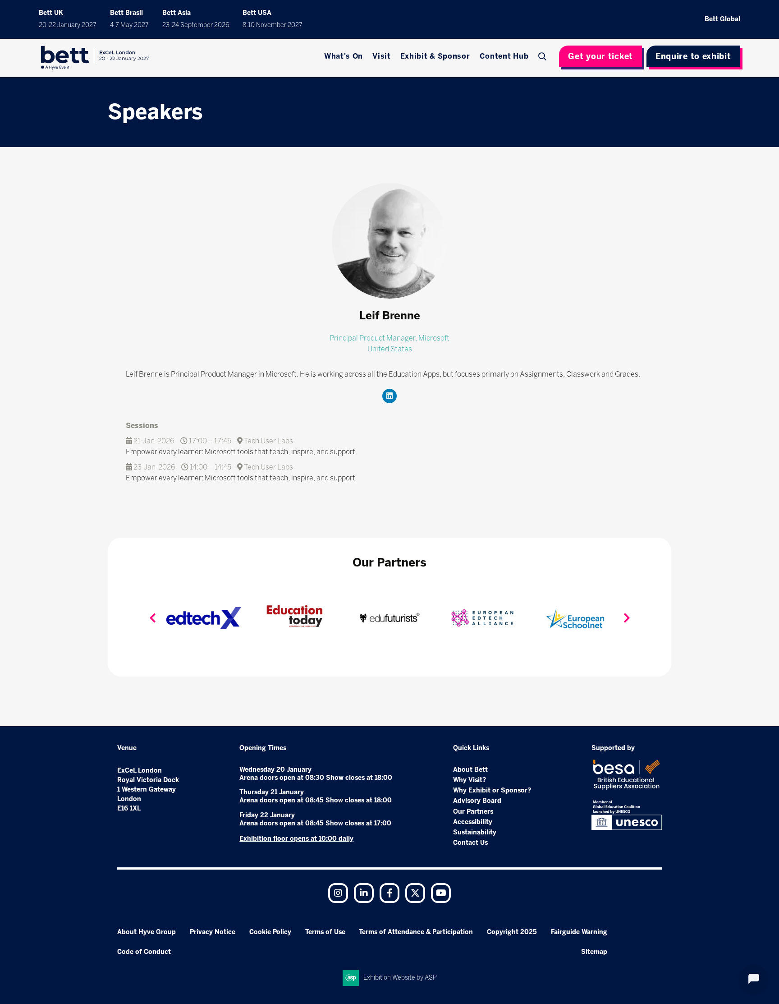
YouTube (441, 893)
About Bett (470, 770)
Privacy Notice (212, 932)
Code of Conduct (144, 952)
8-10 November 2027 (272, 25)
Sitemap (594, 952)
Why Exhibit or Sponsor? (492, 790)
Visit (381, 56)
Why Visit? (469, 780)
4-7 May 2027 (129, 25)
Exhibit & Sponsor (435, 56)
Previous (152, 618)
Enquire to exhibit (693, 56)
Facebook (389, 893)
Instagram (338, 893)
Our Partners (473, 811)
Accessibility (472, 822)
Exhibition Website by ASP (400, 977)
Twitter (415, 893)
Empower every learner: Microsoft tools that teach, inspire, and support (240, 451)
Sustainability (474, 832)
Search (543, 56)
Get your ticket (600, 56)
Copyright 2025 (512, 932)
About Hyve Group (146, 932)
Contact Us (470, 843)
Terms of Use (325, 932)
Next (626, 618)
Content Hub (504, 56)
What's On (343, 56)
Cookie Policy (270, 932)
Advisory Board (477, 801)
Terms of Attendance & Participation (416, 932)
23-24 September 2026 (195, 25)
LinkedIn (364, 893)
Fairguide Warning (579, 932)
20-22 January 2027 (67, 25)
